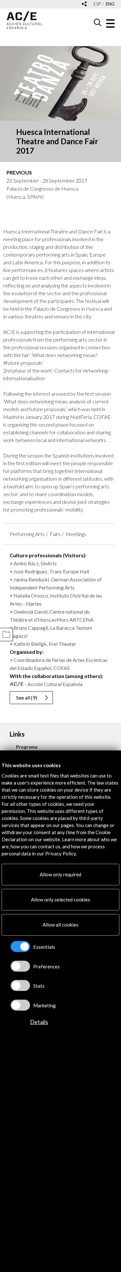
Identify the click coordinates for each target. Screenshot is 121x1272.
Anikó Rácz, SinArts (35, 563)
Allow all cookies (60, 925)
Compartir (6, 634)
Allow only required (60, 874)
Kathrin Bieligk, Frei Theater (45, 644)
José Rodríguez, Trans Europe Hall (51, 571)
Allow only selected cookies (60, 899)
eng (110, 4)
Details (39, 1021)
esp (97, 4)
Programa (26, 746)
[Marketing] (20, 1005)
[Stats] (20, 985)
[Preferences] (20, 966)
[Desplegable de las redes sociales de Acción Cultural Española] (84, 4)
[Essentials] (20, 946)
